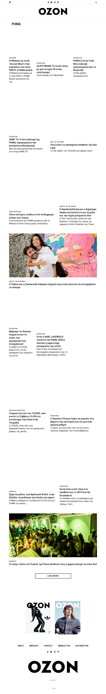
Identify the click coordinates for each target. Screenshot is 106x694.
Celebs (12, 58)
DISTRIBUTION (81, 646)
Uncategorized (17, 410)
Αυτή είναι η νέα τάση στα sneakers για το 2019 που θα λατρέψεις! (75, 492)
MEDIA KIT (34, 646)
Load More (53, 576)
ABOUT (21, 646)
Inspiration (15, 212)
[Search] (96, 2)
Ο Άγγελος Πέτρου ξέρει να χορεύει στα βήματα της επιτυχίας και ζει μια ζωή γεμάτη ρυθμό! (72, 421)
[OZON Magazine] (53, 11)
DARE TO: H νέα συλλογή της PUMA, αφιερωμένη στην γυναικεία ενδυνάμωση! (24, 142)
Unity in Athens (68, 206)
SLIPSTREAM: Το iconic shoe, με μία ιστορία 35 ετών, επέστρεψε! (52, 69)
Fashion (41, 63)
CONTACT (48, 646)
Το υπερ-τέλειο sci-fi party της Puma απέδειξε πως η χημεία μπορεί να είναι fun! (53, 564)
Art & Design (57, 142)
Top (53, 689)
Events (12, 491)
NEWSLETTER (64, 646)
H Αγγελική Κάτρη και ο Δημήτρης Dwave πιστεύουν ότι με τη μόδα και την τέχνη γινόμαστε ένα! (78, 212)
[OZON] (53, 672)
